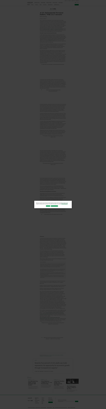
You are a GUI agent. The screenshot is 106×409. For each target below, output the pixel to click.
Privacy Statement (64, 203)
